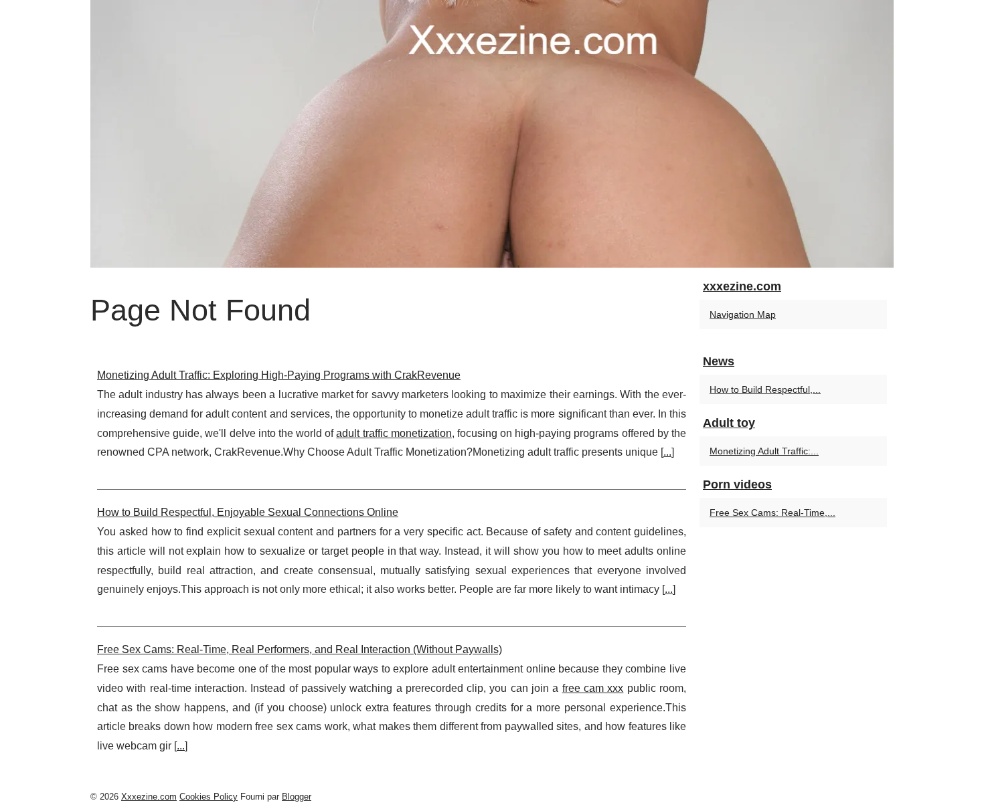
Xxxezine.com (149, 797)
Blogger (296, 797)
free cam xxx (593, 688)
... (667, 452)
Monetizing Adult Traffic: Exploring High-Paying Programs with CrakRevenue (279, 375)
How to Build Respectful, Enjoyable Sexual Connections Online (247, 512)
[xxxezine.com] (492, 134)
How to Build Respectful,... (765, 389)
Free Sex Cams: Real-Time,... (772, 512)
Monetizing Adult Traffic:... (764, 451)
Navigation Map (743, 314)
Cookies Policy (208, 797)
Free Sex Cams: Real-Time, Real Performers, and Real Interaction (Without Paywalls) (299, 649)
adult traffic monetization (393, 433)
